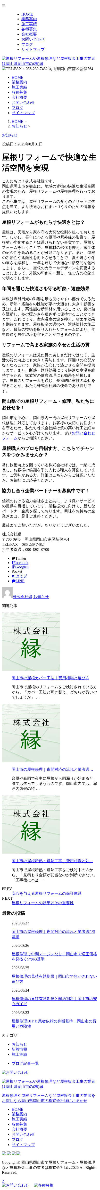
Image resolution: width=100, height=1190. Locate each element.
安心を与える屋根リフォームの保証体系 (47, 893)
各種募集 (29, 29)
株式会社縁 (22, 597)
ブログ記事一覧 (25, 1063)
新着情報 (19, 1049)
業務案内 (29, 19)
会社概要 (29, 34)
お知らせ (41, 597)
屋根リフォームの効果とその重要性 (43, 903)
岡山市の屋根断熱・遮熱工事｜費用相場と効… (52, 861)
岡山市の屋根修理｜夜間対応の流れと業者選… (52, 769)
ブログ (27, 44)
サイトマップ (33, 49)
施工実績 (29, 24)
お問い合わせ (33, 39)
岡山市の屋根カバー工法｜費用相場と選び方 (50, 678)
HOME (27, 14)
